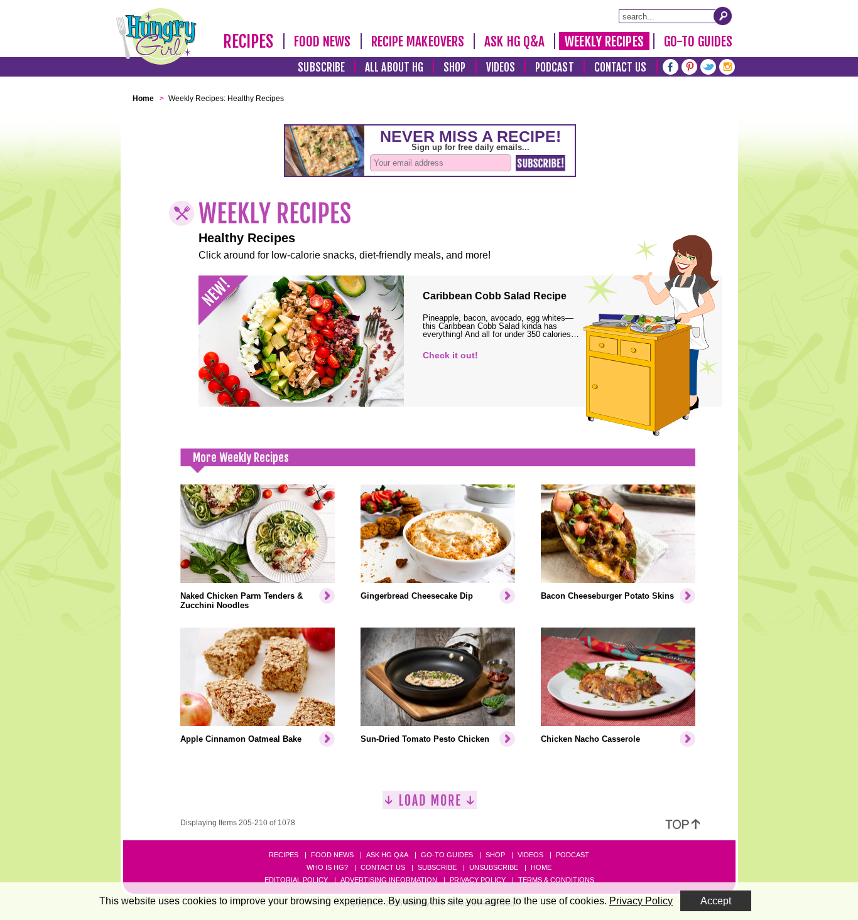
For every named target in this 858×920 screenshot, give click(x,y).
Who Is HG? (327, 867)
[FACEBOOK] (670, 65)
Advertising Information (388, 880)
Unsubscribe (493, 867)
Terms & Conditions (556, 880)
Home (541, 867)
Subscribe (321, 67)
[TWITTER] (708, 65)
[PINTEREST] (689, 65)
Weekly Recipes (604, 41)
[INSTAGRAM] (727, 65)
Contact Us (620, 67)
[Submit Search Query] (723, 15)
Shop (454, 67)
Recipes (248, 41)
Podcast (554, 67)
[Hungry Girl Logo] (156, 36)
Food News (322, 41)
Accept (715, 901)
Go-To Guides (698, 41)
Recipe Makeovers (418, 41)
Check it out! (450, 355)
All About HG (394, 67)
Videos (501, 67)
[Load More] (430, 805)
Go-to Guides (447, 854)
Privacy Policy (478, 880)
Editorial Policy (296, 880)
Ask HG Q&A (514, 41)
